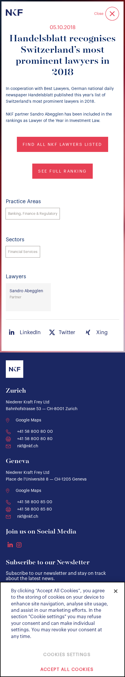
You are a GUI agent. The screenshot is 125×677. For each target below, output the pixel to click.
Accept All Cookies (66, 669)
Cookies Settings (66, 655)
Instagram (19, 544)
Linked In (10, 544)
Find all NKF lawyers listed (62, 145)
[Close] (115, 591)
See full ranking (62, 171)
